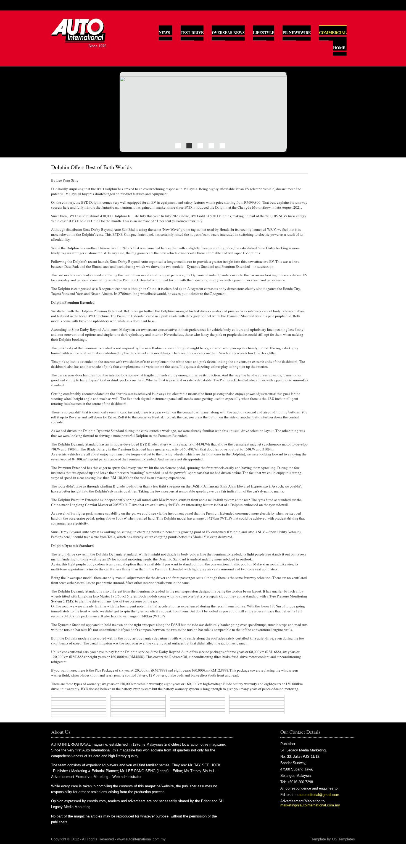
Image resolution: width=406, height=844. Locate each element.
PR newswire (297, 32)
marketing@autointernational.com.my (310, 805)
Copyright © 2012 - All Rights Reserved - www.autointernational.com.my (108, 839)
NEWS (164, 32)
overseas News (228, 32)
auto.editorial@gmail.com (319, 795)
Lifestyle (263, 32)
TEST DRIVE (192, 32)
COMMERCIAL (333, 32)
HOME (339, 48)
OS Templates (343, 839)
